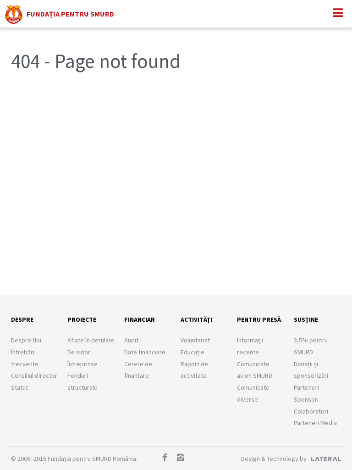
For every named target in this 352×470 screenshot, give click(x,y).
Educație (192, 352)
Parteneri (306, 387)
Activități (196, 319)
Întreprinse (82, 364)
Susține (306, 319)
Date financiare (144, 352)
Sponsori (306, 399)
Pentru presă (259, 319)
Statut (19, 387)
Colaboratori (311, 411)
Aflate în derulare (91, 340)
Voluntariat (195, 340)
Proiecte (81, 319)
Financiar (139, 319)
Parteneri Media (315, 423)
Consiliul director (34, 375)
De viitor (78, 352)
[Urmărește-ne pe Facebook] (167, 458)
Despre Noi (26, 340)
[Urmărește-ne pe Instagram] (183, 458)
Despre (22, 319)
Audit (131, 340)
